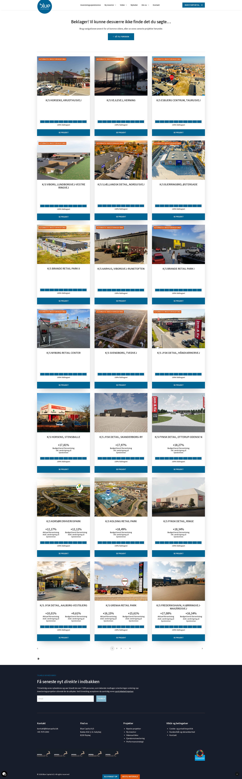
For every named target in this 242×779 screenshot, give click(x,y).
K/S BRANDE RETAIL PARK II (63, 269)
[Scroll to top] (237, 774)
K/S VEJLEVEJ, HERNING (121, 100)
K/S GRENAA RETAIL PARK (121, 605)
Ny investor (109, 5)
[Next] (201, 649)
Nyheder (134, 5)
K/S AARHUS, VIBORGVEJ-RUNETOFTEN (121, 269)
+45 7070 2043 (43, 732)
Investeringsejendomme (90, 5)
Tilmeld (101, 698)
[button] (63, 76)
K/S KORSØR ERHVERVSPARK (63, 521)
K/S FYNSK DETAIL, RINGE (178, 521)
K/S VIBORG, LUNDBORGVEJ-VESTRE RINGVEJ (63, 186)
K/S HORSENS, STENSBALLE (63, 437)
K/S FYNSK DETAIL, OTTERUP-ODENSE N (178, 437)
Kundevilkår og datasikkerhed (182, 732)
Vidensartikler (132, 735)
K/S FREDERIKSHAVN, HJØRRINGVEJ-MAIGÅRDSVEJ (178, 607)
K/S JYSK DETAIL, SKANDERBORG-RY (121, 437)
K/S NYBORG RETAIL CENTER (64, 353)
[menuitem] (90, 5)
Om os (144, 5)
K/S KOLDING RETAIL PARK (121, 521)
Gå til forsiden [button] (122, 36)
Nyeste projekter (133, 728)
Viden (122, 5)
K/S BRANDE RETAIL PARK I (178, 269)
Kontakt (156, 5)
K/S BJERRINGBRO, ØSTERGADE (179, 184)
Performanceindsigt (135, 741)
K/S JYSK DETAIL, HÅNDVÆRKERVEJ (178, 353)
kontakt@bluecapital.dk (47, 728)
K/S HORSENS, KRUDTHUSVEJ (63, 100)
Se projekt (64, 132)
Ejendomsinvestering (135, 738)
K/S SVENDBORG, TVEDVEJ (121, 353)
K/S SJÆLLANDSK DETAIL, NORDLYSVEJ (121, 184)
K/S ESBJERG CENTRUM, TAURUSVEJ (178, 100)
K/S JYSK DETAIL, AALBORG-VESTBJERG (63, 605)
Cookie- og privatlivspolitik (181, 728)
